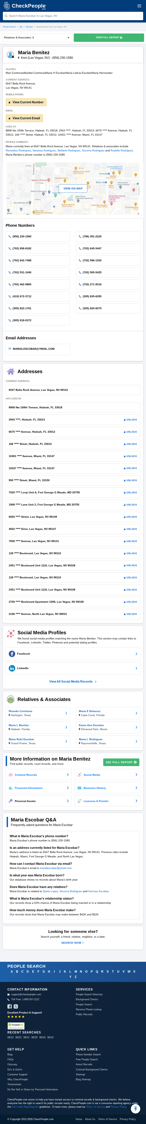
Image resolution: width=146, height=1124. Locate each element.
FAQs (10, 1059)
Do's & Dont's (14, 1069)
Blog (9, 1054)
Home (79, 1119)
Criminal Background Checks (92, 1069)
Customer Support (17, 1074)
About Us (90, 1119)
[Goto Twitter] (15, 1007)
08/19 (42, 1037)
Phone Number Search (88, 1054)
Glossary (12, 1064)
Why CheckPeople (17, 1079)
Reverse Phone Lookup (89, 1009)
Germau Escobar (98, 891)
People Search (9, 27)
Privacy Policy (118, 1106)
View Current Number (28, 102)
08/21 (26, 1037)
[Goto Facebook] (9, 1007)
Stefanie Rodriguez (68, 150)
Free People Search (87, 1059)
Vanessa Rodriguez (44, 150)
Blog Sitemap (83, 1079)
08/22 (18, 1037)
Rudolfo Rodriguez (122, 150)
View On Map (73, 188)
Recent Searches (24, 1032)
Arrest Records (84, 1064)
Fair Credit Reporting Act (25, 1106)
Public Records (84, 1014)
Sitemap (80, 1074)
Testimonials (14, 1084)
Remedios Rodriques (18, 150)
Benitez (29, 27)
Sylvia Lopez (50, 891)
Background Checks (87, 999)
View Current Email (26, 118)
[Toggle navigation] (139, 6)
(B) (21, 27)
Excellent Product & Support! (24, 1012)
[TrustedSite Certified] (16, 1025)
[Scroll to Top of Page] (135, 1109)
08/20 (34, 1037)
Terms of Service (95, 1106)
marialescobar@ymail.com (56, 868)
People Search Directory (89, 994)
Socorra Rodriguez (93, 150)
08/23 (10, 1037)
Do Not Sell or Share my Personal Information (32, 1089)
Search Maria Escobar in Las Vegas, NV (33, 15)
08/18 (50, 1037)
